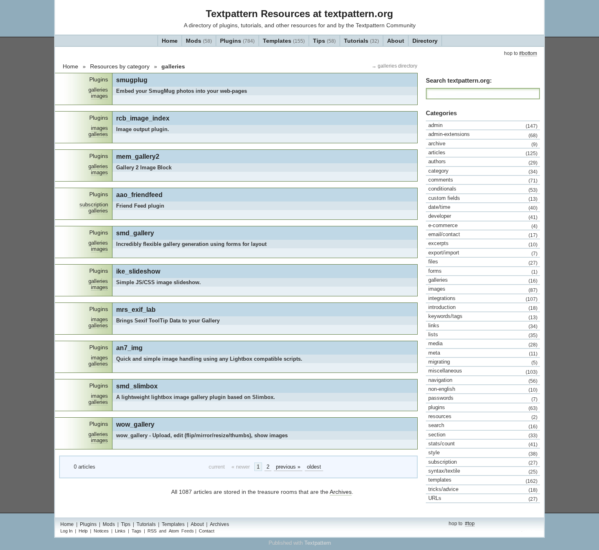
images (99, 96)
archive (482, 143)
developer (482, 216)
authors (482, 161)
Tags (136, 530)
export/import (482, 253)
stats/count (482, 443)
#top (470, 523)
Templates (284, 40)
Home (170, 40)
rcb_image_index (143, 118)
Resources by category (120, 66)
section (482, 435)
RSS (152, 530)
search (482, 425)
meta (482, 353)
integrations (482, 298)
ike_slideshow (138, 271)
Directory (425, 40)
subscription (93, 205)
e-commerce (482, 225)
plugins (482, 407)
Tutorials (361, 40)
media (482, 343)
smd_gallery (135, 233)
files (482, 262)
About (395, 40)
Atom (174, 530)
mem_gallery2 (137, 156)
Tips (324, 40)
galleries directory (397, 66)
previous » (288, 467)
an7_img (129, 347)
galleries (98, 90)
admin (482, 125)
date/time (482, 207)
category (482, 171)
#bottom (528, 53)
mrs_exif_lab (136, 309)
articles (482, 152)
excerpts (482, 243)
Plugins (237, 40)
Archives (341, 492)
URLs (482, 498)
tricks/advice (482, 489)
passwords (482, 398)
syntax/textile (482, 471)
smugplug (132, 79)
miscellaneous (482, 371)
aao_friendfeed (139, 194)
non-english (482, 389)
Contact (206, 530)
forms (482, 271)
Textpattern (317, 543)
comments (482, 180)
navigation (482, 380)
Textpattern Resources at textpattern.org (299, 13)
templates (482, 480)
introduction (482, 307)
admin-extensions (482, 134)
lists (482, 334)
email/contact (482, 234)
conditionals (482, 189)
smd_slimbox (137, 386)
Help (83, 530)
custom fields (482, 198)
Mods (199, 40)
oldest (314, 467)
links (482, 325)
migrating (482, 362)
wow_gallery (135, 424)
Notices (101, 530)
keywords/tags (482, 316)
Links (120, 530)
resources (482, 416)
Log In (66, 530)
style (482, 452)
